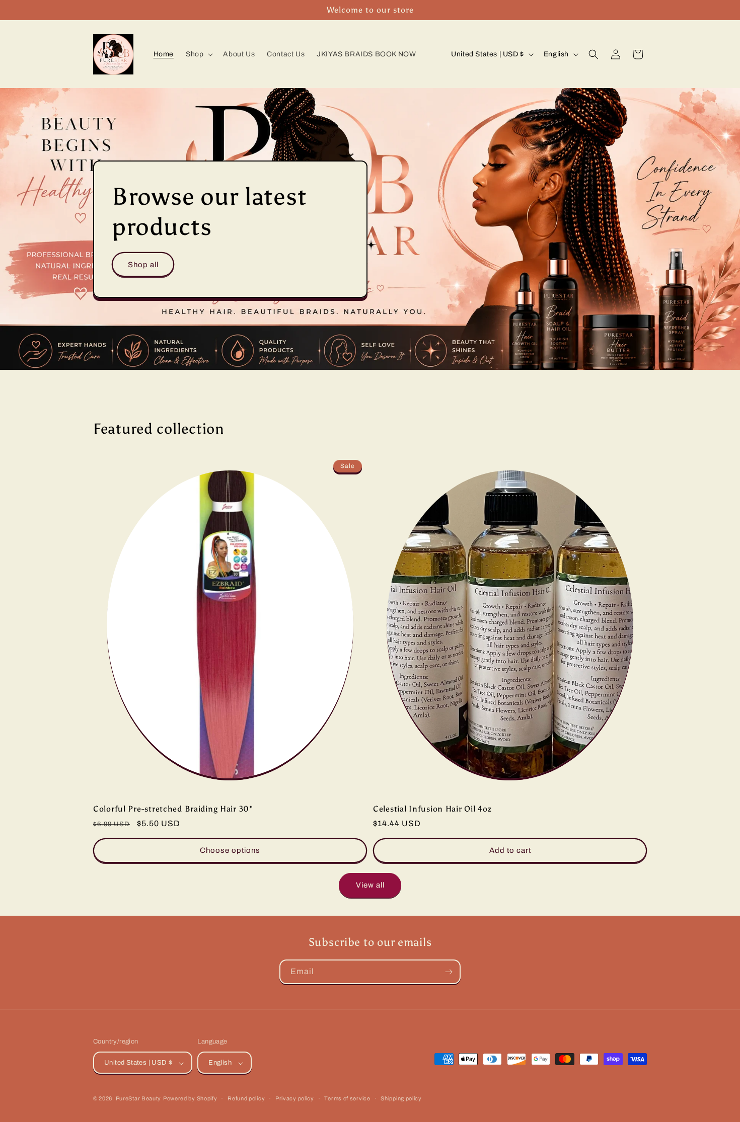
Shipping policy (401, 1098)
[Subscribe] (448, 971)
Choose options (230, 850)
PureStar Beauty (139, 1099)
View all (370, 885)
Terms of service (347, 1098)
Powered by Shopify (190, 1099)
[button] (198, 54)
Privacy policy (294, 1098)
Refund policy (246, 1098)
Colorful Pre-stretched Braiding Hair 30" (173, 809)
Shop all (143, 264)
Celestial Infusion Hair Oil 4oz (432, 809)
